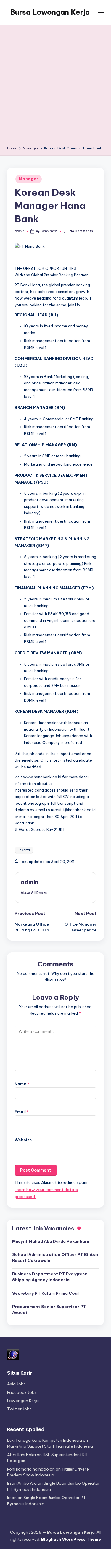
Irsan (12, 1497)
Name (22, 1083)
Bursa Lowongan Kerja (50, 12)
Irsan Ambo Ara (22, 1483)
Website (23, 1139)
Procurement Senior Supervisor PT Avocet (49, 1309)
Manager (28, 179)
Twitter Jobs (19, 1408)
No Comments (81, 231)
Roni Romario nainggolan (31, 1469)
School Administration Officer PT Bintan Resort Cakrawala (55, 1257)
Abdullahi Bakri (21, 1454)
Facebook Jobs (22, 1392)
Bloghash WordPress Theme (71, 1539)
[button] (34, 893)
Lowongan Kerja (23, 1400)
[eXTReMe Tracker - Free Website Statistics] (13, 1354)
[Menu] (101, 12)
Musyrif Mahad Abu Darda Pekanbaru (50, 1241)
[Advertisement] (55, 87)
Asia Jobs (16, 1383)
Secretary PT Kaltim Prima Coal (45, 1293)
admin (29, 882)
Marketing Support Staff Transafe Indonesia (50, 1446)
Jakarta (24, 850)
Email (22, 1111)
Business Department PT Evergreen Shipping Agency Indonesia (50, 1276)
